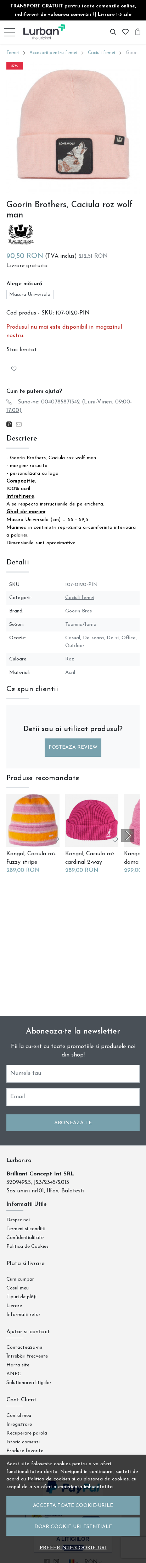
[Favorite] (125, 32)
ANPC (13, 1374)
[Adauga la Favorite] (13, 369)
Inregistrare (19, 1424)
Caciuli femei (101, 52)
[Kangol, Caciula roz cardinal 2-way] (91, 820)
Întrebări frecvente (27, 1356)
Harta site (17, 1365)
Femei (12, 52)
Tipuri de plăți (21, 1297)
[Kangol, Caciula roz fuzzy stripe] (33, 820)
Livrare (14, 1306)
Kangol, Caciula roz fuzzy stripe (31, 858)
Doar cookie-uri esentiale (73, 1526)
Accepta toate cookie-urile (73, 1505)
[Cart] (138, 32)
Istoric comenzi (23, 1442)
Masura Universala (29, 294)
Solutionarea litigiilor (28, 1382)
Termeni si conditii (25, 1229)
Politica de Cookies (27, 1246)
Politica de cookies (49, 1479)
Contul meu (18, 1415)
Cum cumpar (20, 1279)
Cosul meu (17, 1288)
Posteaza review (73, 747)
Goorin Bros (78, 611)
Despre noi (18, 1220)
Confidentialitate (25, 1237)
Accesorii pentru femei (53, 52)
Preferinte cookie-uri (73, 1548)
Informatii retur (23, 1314)
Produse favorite (24, 1451)
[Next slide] (127, 835)
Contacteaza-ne (24, 1347)
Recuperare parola (26, 1433)
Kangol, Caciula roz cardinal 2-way (90, 858)
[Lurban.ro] (45, 32)
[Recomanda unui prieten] (21, 424)
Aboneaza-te (73, 1123)
